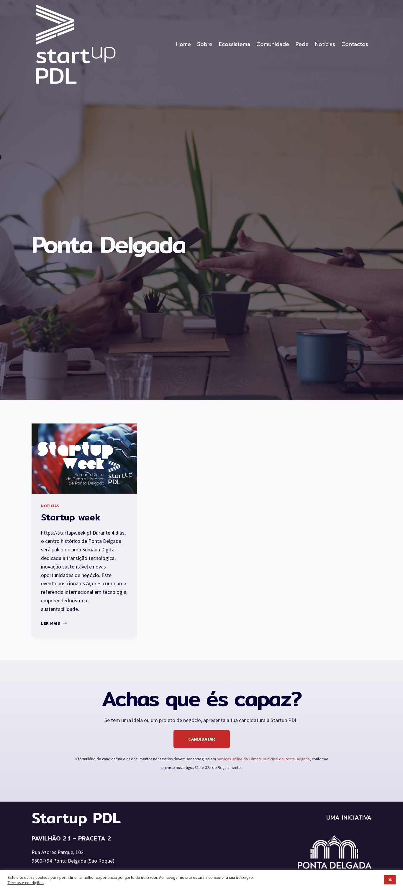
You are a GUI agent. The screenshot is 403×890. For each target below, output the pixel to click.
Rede (302, 44)
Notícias (325, 44)
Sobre (204, 44)
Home (183, 44)
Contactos (354, 44)
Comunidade (272, 44)
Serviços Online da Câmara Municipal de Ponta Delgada (263, 759)
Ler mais (54, 623)
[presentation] (84, 458)
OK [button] (389, 879)
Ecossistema (234, 44)
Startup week (70, 517)
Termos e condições (25, 882)
